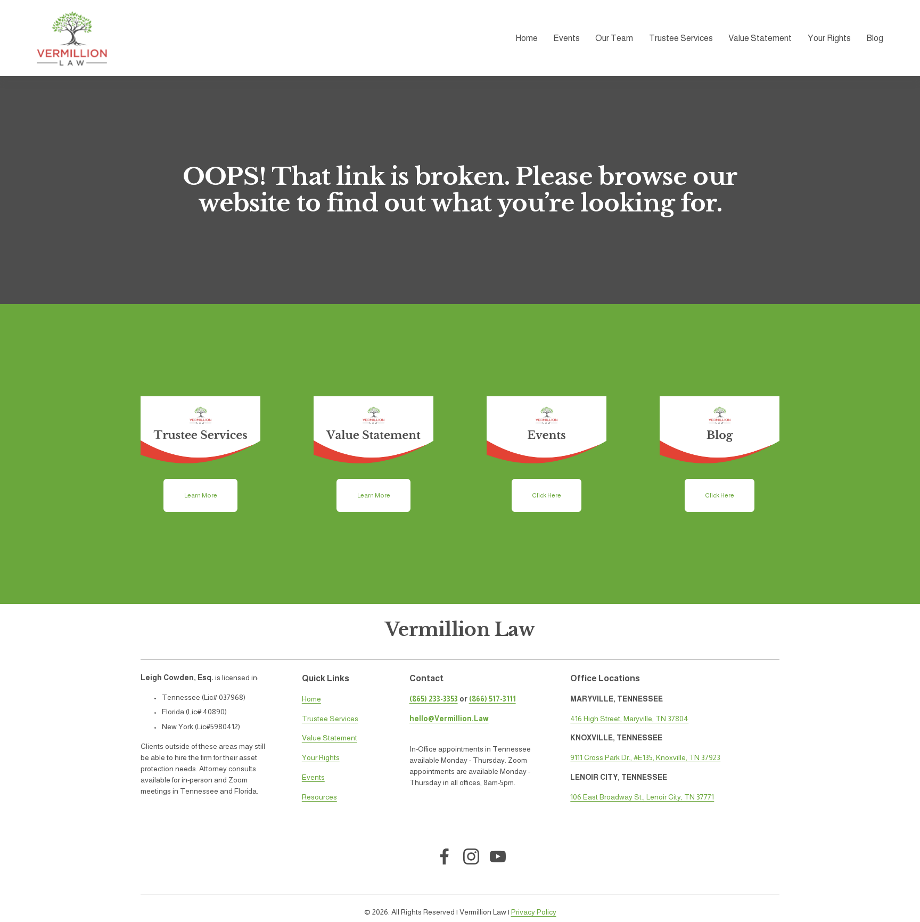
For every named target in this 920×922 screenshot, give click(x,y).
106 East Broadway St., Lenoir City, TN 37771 (642, 797)
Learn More (200, 495)
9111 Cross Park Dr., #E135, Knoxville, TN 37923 (645, 757)
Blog (874, 38)
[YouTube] (497, 856)
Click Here (546, 495)
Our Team (614, 38)
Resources (319, 797)
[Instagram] (471, 856)
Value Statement (760, 38)
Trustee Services (681, 38)
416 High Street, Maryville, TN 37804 (629, 718)
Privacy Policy (533, 912)
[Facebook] (444, 856)
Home (526, 38)
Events (313, 777)
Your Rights (829, 38)
